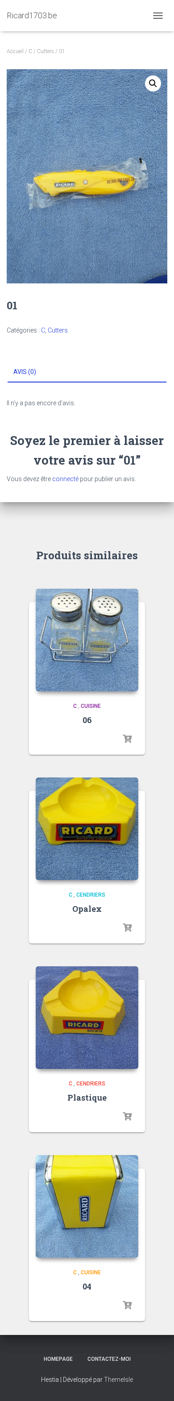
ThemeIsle (118, 1379)
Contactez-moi (109, 1359)
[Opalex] (87, 828)
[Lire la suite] (127, 739)
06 (87, 720)
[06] (87, 640)
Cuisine (91, 706)
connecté (65, 478)
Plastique (87, 1097)
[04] (87, 1206)
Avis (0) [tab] (24, 371)
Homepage (58, 1359)
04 (87, 1286)
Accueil (15, 51)
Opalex (87, 908)
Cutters (45, 51)
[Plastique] (87, 1017)
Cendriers (90, 895)
